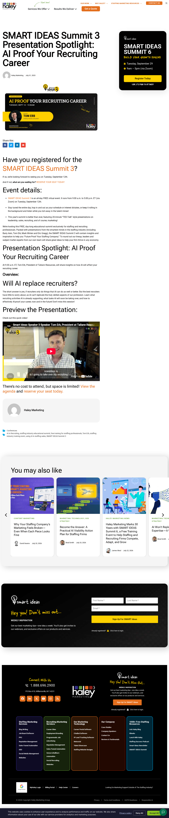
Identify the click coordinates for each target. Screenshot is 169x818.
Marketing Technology (72, 518)
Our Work (85, 3)
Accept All (154, 813)
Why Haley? (100, 3)
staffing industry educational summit (35, 433)
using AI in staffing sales (36, 436)
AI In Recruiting (13, 433)
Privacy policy (125, 813)
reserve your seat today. (43, 391)
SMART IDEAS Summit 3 (38, 168)
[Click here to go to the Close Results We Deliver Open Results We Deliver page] (76, 9)
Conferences (12, 431)
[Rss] (57, 699)
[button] (166, 3)
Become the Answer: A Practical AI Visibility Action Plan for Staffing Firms (76, 530)
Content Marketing (24, 518)
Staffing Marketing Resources (125, 3)
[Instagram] (50, 699)
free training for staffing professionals (66, 433)
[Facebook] (22, 699)
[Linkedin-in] (29, 699)
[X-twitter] (36, 699)
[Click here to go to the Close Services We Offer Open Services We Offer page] (48, 9)
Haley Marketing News (118, 518)
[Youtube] (43, 699)
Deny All (139, 813)
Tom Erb (86, 433)
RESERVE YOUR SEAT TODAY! (50, 182)
